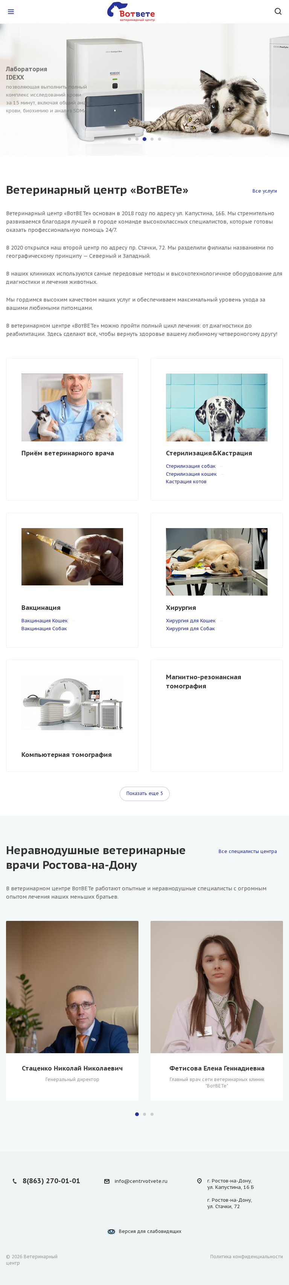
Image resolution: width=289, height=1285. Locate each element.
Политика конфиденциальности (246, 1256)
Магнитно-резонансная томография (203, 681)
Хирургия (181, 607)
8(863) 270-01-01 (51, 1180)
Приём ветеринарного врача (67, 453)
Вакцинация (41, 607)
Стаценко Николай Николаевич (72, 1068)
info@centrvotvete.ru (141, 1181)
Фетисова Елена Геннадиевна (217, 1068)
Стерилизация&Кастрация (209, 453)
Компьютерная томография (66, 754)
